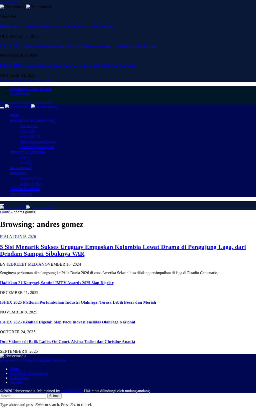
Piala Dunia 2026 (18, 236)
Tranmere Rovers (25, 189)
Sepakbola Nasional (28, 152)
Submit (54, 396)
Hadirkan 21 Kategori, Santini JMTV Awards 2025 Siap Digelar (57, 26)
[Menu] (2, 108)
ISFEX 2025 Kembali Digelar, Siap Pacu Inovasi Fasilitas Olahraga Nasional (67, 65)
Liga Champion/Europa (38, 141)
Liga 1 (24, 157)
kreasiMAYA (71, 391)
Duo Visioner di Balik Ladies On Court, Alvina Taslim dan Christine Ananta (67, 341)
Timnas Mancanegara (37, 147)
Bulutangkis (20, 93)
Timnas (26, 162)
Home (14, 115)
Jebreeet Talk (31, 178)
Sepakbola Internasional (31, 88)
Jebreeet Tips (31, 183)
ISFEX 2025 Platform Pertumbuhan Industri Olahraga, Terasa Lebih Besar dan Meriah (78, 46)
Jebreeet (18, 173)
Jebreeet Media (24, 264)
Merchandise (21, 194)
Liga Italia (27, 131)
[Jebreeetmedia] (31, 106)
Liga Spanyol (30, 136)
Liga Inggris (29, 126)
